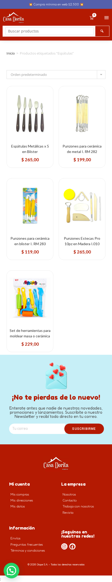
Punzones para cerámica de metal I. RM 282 (82, 149)
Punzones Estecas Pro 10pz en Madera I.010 (82, 241)
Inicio (11, 53)
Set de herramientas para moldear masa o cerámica (30, 333)
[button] (11, 570)
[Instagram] (64, 546)
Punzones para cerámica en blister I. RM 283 (29, 241)
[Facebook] (72, 546)
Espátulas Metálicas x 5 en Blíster (30, 149)
